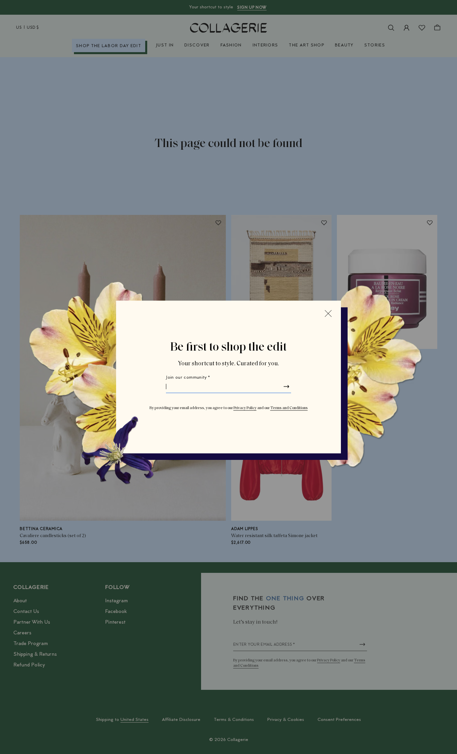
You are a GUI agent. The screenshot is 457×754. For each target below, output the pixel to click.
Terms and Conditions (289, 408)
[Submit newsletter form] (286, 387)
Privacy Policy (245, 408)
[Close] (328, 313)
